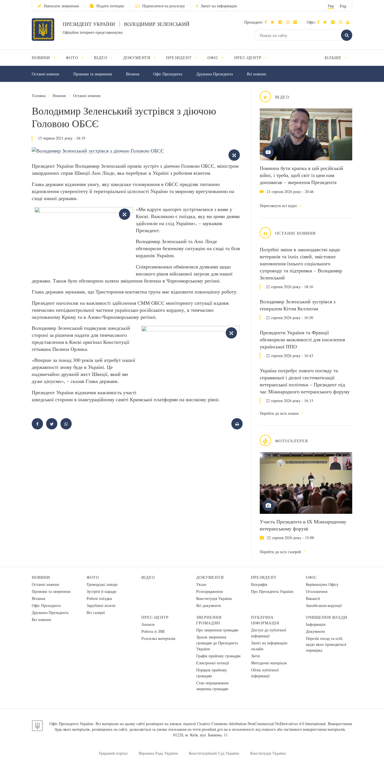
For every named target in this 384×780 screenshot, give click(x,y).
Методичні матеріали (269, 662)
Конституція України (214, 598)
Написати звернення (61, 5)
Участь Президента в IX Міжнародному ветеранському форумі (303, 525)
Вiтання (132, 74)
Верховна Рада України (158, 753)
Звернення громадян (209, 620)
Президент (264, 577)
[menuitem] (46, 58)
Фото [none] (73, 57)
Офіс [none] (213, 57)
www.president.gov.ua (210, 729)
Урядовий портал (113, 753)
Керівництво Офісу (322, 584)
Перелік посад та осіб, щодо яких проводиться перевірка (326, 644)
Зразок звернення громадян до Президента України (217, 642)
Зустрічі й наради (101, 591)
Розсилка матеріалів (158, 638)
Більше (334, 57)
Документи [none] (137, 57)
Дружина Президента (214, 74)
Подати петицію (110, 5)
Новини (59, 95)
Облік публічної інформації (265, 672)
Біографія (259, 584)
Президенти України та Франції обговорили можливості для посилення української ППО (302, 339)
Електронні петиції (212, 662)
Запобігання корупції (324, 605)
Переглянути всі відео (279, 205)
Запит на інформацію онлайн (269, 645)
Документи (210, 577)
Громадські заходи (102, 584)
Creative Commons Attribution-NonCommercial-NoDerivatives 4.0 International (261, 723)
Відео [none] (101, 57)
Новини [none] (41, 57)
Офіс (311, 577)
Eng (343, 5)
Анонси (148, 624)
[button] (274, 22)
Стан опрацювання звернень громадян (212, 685)
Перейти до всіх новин (280, 413)
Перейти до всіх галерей (281, 551)
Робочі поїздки (99, 598)
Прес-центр (155, 617)
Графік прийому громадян (218, 655)
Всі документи (208, 605)
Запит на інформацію (219, 5)
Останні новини (45, 74)
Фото (93, 577)
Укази (201, 584)
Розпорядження (209, 591)
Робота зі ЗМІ (153, 631)
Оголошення (316, 591)
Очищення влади (326, 617)
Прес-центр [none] (248, 57)
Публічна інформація (265, 620)
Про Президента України (272, 591)
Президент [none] (179, 57)
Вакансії (313, 598)
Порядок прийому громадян (211, 672)
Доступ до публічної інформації (268, 632)
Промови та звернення (92, 74)
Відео (148, 577)
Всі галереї (96, 612)
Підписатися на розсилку (163, 5)
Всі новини (256, 74)
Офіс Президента (167, 74)
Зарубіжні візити (101, 605)
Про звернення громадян (217, 630)
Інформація (315, 624)
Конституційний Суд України (214, 753)
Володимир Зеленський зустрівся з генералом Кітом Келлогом (297, 305)
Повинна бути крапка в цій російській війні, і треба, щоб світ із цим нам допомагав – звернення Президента (301, 175)
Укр (330, 5)
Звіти (255, 655)
